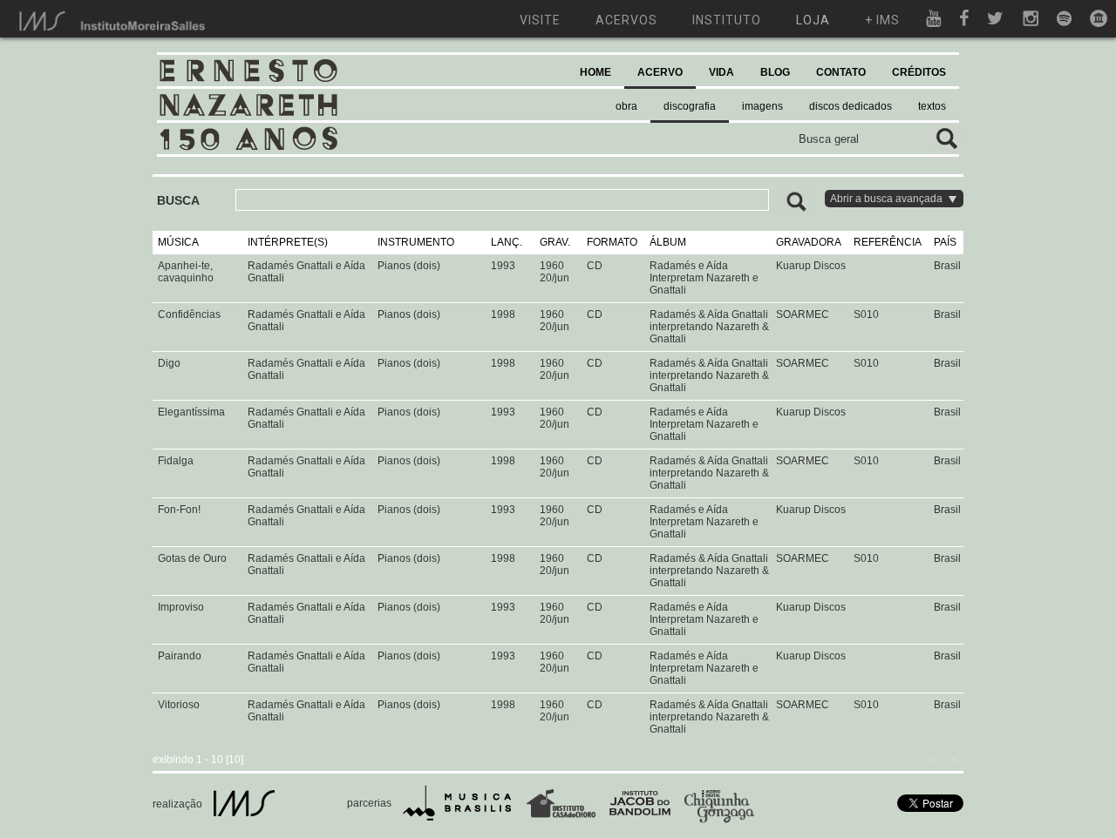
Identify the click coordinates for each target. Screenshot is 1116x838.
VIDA (721, 72)
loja (813, 20)
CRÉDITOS (919, 72)
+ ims (882, 20)
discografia (689, 106)
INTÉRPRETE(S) (288, 242)
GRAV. (555, 242)
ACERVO (660, 72)
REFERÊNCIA (888, 242)
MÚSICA (178, 242)
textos (932, 106)
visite (540, 20)
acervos (626, 20)
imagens (762, 106)
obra (626, 106)
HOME (595, 72)
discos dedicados (850, 106)
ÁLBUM (668, 242)
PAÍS (945, 242)
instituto (726, 20)
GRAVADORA (808, 242)
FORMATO (612, 242)
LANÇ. (506, 242)
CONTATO (841, 72)
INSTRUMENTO (416, 242)
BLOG (775, 72)
